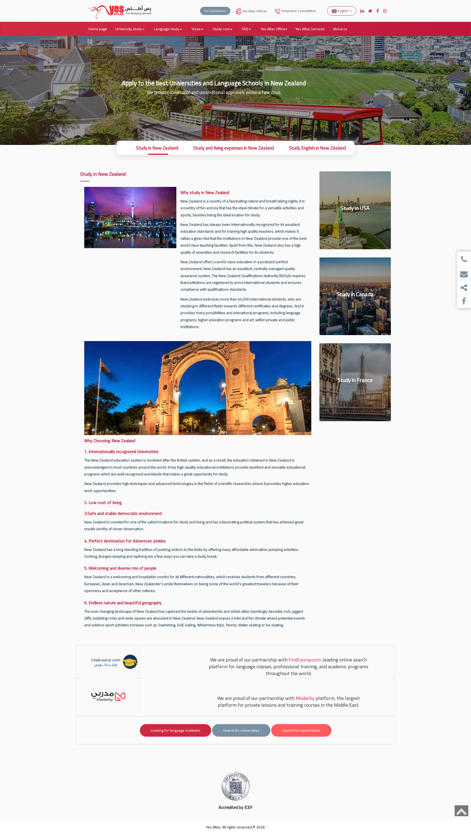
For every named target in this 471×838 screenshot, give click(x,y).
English (343, 11)
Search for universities (241, 730)
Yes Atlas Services (310, 28)
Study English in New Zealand (317, 148)
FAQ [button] (245, 28)
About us (340, 28)
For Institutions (215, 11)
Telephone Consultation (298, 11)
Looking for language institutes (175, 730)
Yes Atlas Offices (254, 11)
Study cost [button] (221, 28)
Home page (97, 28)
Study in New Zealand (157, 148)
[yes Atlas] (119, 7)
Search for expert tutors (301, 730)
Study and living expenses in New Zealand (233, 148)
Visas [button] (196, 28)
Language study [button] (166, 28)
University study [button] (128, 28)
